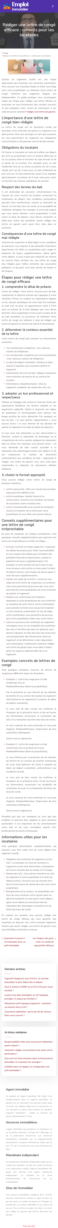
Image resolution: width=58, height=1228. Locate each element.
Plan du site (29, 1226)
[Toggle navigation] (53, 6)
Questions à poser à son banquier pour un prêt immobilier (15, 942)
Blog (6, 53)
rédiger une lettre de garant (41, 111)
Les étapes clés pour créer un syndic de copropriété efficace (43, 942)
